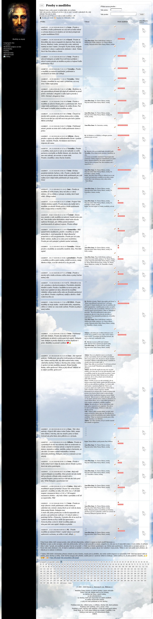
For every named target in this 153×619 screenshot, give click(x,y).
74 (142, 564)
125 (78, 569)
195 (98, 573)
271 (138, 578)
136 (115, 569)
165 (105, 571)
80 (48, 566)
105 (120, 566)
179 (44, 573)
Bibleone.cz (108, 587)
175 (138, 571)
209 (145, 573)
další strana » (63, 583)
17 (98, 562)
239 (138, 576)
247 (58, 578)
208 (142, 573)
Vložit (141, 14)
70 (132, 564)
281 (65, 580)
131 (98, 569)
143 (138, 569)
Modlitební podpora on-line (12, 47)
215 (58, 576)
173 (132, 571)
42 (56, 564)
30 (133, 562)
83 (56, 566)
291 (98, 580)
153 (65, 571)
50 (78, 564)
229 (105, 576)
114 (41, 569)
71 (134, 564)
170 (122, 571)
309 (51, 583)
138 (122, 569)
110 (136, 566)
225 (91, 576)
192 (88, 573)
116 (48, 569)
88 (70, 566)
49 (75, 564)
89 (73, 566)
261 (105, 578)
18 (101, 562)
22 (112, 562)
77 (40, 566)
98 (97, 566)
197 (105, 573)
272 (142, 578)
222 (81, 576)
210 (41, 576)
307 (44, 583)
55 (91, 564)
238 (135, 576)
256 (88, 578)
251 (71, 578)
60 (105, 564)
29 (130, 562)
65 (118, 564)
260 (101, 578)
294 (108, 580)
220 (75, 576)
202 (122, 573)
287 (85, 580)
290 (95, 580)
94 (86, 566)
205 (132, 573)
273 (145, 578)
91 (78, 566)
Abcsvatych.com (99, 587)
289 (91, 580)
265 (118, 578)
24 (117, 562)
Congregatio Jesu (9, 43)
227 (98, 576)
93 (83, 566)
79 (46, 566)
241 (145, 576)
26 (122, 562)
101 (106, 566)
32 (139, 562)
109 (133, 566)
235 (125, 576)
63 (113, 564)
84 (59, 566)
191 (85, 573)
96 (91, 566)
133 (105, 569)
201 (118, 573)
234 (122, 576)
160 (88, 571)
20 (106, 562)
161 (91, 571)
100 (103, 566)
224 (88, 576)
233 (118, 576)
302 (135, 580)
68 (126, 564)
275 (44, 580)
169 (118, 571)
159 (85, 571)
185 (65, 573)
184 (61, 573)
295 (112, 580)
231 (112, 576)
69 (129, 564)
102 (110, 566)
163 (98, 571)
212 (48, 576)
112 (143, 566)
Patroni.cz (90, 587)
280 (61, 580)
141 (132, 569)
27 (125, 562)
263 (112, 578)
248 (61, 578)
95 (89, 566)
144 (142, 569)
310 (54, 583)
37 (43, 564)
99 (99, 566)
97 (94, 566)
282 (68, 580)
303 (138, 580)
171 (125, 571)
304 (142, 580)
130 (95, 569)
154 (68, 571)
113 (146, 566)
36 (40, 564)
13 (87, 562)
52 (83, 564)
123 (71, 569)
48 (73, 564)
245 (51, 578)
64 (116, 564)
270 (135, 578)
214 (54, 576)
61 (108, 564)
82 (54, 566)
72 (137, 564)
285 (78, 580)
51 (81, 564)
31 (136, 562)
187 (71, 573)
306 (41, 583)
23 (114, 562)
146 (41, 571)
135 (112, 569)
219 (71, 576)
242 (41, 578)
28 (128, 562)
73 (140, 564)
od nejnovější (50, 562)
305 (145, 580)
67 (124, 564)
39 (48, 564)
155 (71, 571)
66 (121, 564)
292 (101, 580)
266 (122, 578)
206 (135, 573)
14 (90, 562)
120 (61, 569)
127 (85, 569)
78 (43, 566)
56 (94, 564)
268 (128, 578)
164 (101, 571)
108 (130, 566)
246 (54, 578)
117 (51, 569)
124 (75, 569)
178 (41, 573)
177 (145, 571)
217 (65, 576)
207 (138, 573)
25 (120, 562)
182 (54, 573)
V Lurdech (7, 45)
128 (88, 569)
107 (126, 566)
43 (59, 564)
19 (104, 562)
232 (115, 576)
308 (48, 583)
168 (115, 571)
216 (61, 576)
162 (95, 571)
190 (81, 573)
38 (46, 564)
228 (101, 576)
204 (128, 573)
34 (144, 562)
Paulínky (6, 51)
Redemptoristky (9, 53)
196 (101, 573)
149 (51, 571)
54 (89, 564)
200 (115, 573)
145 (145, 569)
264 (115, 578)
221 (78, 576)
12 (85, 562)
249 (65, 578)
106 (123, 566)
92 (81, 566)
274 (41, 580)
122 (68, 569)
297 (118, 580)
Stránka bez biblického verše (64, 18)
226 (95, 576)
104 (116, 566)
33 (141, 562)
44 (62, 564)
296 (115, 580)
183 (58, 573)
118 (54, 569)
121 (65, 569)
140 (128, 569)
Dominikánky (8, 49)
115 (44, 569)
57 (97, 564)
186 (68, 573)
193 (91, 573)
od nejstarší (43, 562)
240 (142, 576)
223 (85, 576)
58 (99, 564)
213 (51, 576)
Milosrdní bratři (9, 54)
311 (58, 583)
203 (125, 573)
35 (147, 562)
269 (132, 578)
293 (105, 580)
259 (98, 578)
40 (51, 564)
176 (142, 571)
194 (95, 573)
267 (125, 578)
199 (112, 573)
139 (125, 569)
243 (44, 578)
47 (70, 564)
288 (88, 580)
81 (51, 566)
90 (75, 566)
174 (135, 571)
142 (135, 569)
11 (82, 562)
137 (118, 569)
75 (145, 564)
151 (58, 571)
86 (65, 566)
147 (44, 571)
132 (101, 569)
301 (132, 580)
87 (67, 566)
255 (85, 578)
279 (58, 580)
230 (108, 576)
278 (54, 580)
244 (48, 578)
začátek (58, 562)
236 (128, 576)
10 (79, 562)
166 (108, 571)
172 (128, 571)
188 (75, 573)
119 (58, 569)
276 (48, 580)
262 (108, 578)
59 (102, 564)
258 (95, 578)
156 (75, 571)
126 (81, 569)
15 (93, 562)
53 (86, 564)
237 (132, 576)
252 (75, 578)
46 (67, 564)
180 (48, 573)
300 (128, 580)
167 (112, 571)
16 (96, 562)
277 (51, 580)
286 (81, 580)
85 (62, 566)
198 (108, 573)
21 (109, 562)
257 (91, 578)
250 (68, 578)
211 (44, 576)
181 (51, 573)
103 (113, 566)
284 (75, 580)
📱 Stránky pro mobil (47, 18)
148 (48, 571)
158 (81, 571)
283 (71, 580)
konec (70, 583)
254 (81, 578)
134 (108, 569)
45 (65, 564)
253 (78, 578)
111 (140, 566)
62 (110, 564)
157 (78, 571)
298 (122, 580)
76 (148, 564)
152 (61, 571)
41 (54, 564)
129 (91, 569)
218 (68, 576)
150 (54, 571)
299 (125, 580)
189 (78, 573)
